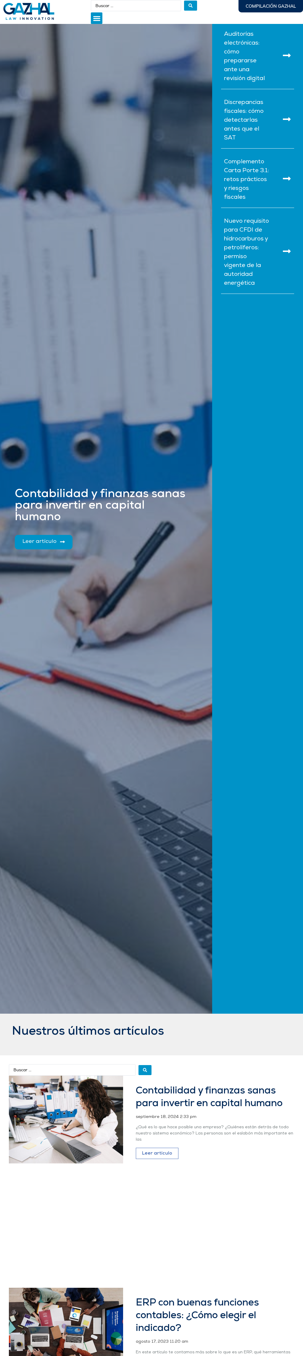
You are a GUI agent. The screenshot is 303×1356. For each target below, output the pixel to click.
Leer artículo (157, 1153)
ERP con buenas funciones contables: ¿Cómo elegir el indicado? (197, 1315)
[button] (96, 18)
